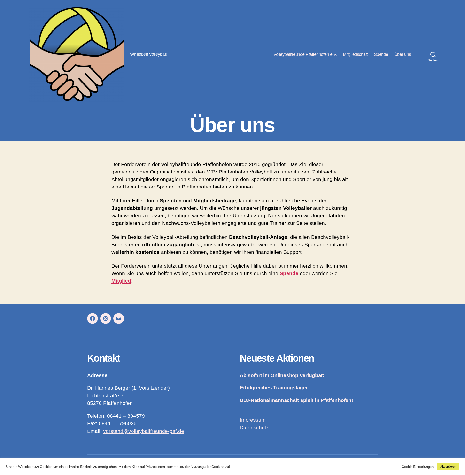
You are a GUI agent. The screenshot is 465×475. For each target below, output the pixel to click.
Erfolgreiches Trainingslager (274, 388)
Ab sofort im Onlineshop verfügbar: (282, 375)
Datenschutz (254, 427)
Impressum (253, 420)
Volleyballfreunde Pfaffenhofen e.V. (305, 54)
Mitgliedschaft (355, 54)
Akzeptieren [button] (448, 466)
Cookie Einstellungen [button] (418, 467)
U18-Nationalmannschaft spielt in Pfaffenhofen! (296, 400)
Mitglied (121, 281)
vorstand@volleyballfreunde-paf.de (143, 431)
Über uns (402, 54)
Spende (381, 54)
